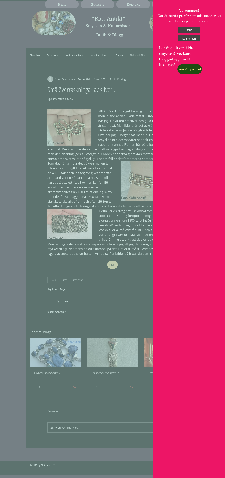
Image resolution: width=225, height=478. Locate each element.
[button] (189, 30)
